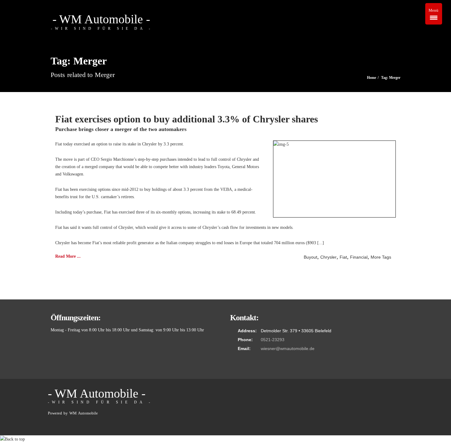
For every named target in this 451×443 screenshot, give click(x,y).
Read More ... (68, 256)
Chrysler (328, 257)
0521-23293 (272, 339)
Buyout (310, 257)
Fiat (343, 257)
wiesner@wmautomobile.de (287, 348)
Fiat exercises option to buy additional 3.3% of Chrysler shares (186, 119)
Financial (359, 257)
